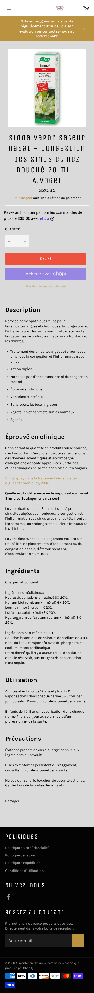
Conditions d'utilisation (24, 870)
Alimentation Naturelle (31, 963)
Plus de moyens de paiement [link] (45, 286)
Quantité (12, 229)
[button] (22, 309)
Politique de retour (20, 855)
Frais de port (22, 198)
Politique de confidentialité (27, 848)
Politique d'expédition (22, 863)
